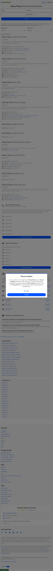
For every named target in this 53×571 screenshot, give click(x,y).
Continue (26, 294)
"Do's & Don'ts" (16, 285)
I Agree (27, 291)
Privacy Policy (31, 280)
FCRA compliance (31, 283)
